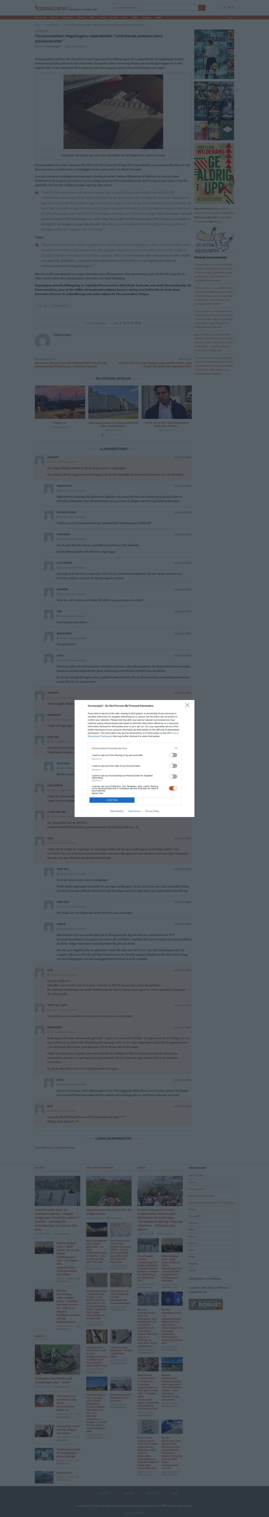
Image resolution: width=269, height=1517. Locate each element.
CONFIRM (112, 800)
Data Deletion (117, 811)
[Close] (188, 706)
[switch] (173, 755)
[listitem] (134, 748)
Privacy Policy (152, 811)
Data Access (134, 811)
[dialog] (134, 758)
